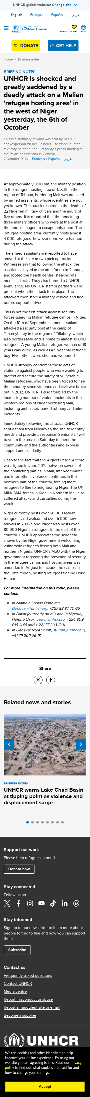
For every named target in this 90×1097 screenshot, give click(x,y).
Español (57, 14)
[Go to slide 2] (33, 823)
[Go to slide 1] (28, 823)
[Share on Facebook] (50, 680)
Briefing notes (29, 59)
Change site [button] (62, 4)
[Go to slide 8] (63, 823)
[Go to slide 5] (48, 823)
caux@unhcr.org (50, 619)
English (16, 14)
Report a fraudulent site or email (32, 1007)
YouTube (41, 903)
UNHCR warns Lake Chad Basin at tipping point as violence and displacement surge (43, 796)
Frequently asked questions (28, 975)
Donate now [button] (19, 869)
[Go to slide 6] (53, 823)
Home (8, 59)
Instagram (30, 903)
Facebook (18, 903)
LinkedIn (64, 903)
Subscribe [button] (17, 950)
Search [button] (64, 31)
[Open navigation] (6, 28)
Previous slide (9, 744)
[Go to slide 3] (38, 823)
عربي (76, 14)
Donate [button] (74, 31)
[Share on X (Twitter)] (38, 680)
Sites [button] (83, 31)
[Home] (29, 29)
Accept (45, 1087)
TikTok (53, 903)
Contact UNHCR (18, 983)
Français (36, 14)
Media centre (15, 991)
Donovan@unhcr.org (29, 608)
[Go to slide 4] (43, 823)
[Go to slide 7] (58, 823)
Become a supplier (20, 1015)
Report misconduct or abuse (28, 999)
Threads (76, 903)
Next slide (81, 744)
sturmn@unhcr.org (69, 630)
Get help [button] (66, 45)
